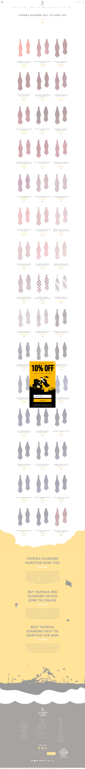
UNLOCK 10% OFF (42, 400)
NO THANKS (42, 403)
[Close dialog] (54, 362)
